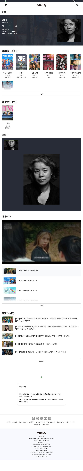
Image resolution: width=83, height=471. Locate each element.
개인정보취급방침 (40, 422)
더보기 (41, 94)
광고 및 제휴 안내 (23, 422)
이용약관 (73, 422)
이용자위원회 (46, 424)
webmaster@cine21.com (44, 454)
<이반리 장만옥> (7, 31)
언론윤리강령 (37, 424)
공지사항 (8, 422)
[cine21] (41, 5)
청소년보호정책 (51, 422)
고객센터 (31, 422)
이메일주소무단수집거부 (63, 422)
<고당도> (4, 33)
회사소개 (14, 422)
